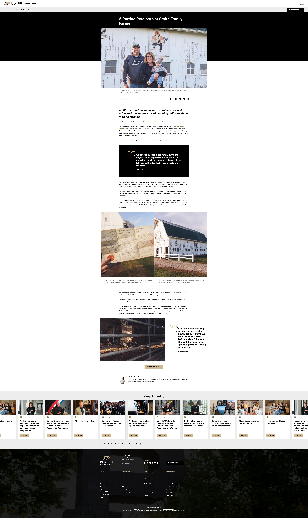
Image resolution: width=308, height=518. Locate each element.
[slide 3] (111, 443)
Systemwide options (173, 463)
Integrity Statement (144, 510)
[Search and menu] (302, 4)
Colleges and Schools (105, 484)
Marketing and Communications (174, 487)
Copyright (136, 509)
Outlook (146, 495)
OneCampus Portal (148, 492)
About (30, 10)
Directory (102, 487)
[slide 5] (118, 443)
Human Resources (104, 494)
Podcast (23, 10)
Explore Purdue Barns (153, 367)
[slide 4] (115, 443)
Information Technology (172, 484)
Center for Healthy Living (106, 481)
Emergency (168, 481)
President (124, 489)
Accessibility (126, 510)
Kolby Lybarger (135, 99)
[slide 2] (108, 443)
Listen (51, 435)
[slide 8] (129, 443)
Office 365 (146, 489)
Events (123, 478)
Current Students (148, 481)
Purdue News (169, 489)
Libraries (102, 497)
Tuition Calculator (126, 492)
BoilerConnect (147, 475)
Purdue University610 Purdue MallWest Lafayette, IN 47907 (128, 457)
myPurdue (146, 487)
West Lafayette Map (105, 475)
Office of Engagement (127, 487)
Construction (169, 478)
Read (23, 435)
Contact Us (182, 510)
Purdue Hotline (169, 492)
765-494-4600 (126, 463)
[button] (188, 99)
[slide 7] (125, 443)
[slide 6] (122, 443)
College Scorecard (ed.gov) (164, 510)
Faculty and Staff (148, 484)
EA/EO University (134, 510)
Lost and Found (126, 484)
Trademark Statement (168, 509)
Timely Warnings (170, 495)
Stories (12, 10)
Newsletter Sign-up (294, 10)
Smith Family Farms (149, 122)
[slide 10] (136, 443)
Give (123, 481)
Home (6, 10)
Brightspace (147, 478)
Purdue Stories (30, 3)
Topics (17, 10)
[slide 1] (104, 443)
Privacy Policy (175, 510)
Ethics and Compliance (127, 475)
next (140, 444)
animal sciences (143, 129)
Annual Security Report (171, 475)
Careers (102, 478)
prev (101, 444)
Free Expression (153, 510)
